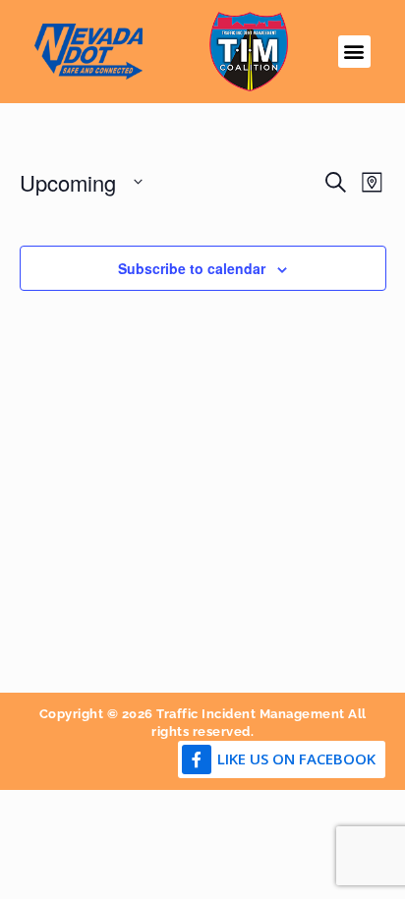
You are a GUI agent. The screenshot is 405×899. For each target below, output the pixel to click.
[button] (354, 51)
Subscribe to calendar (191, 268)
